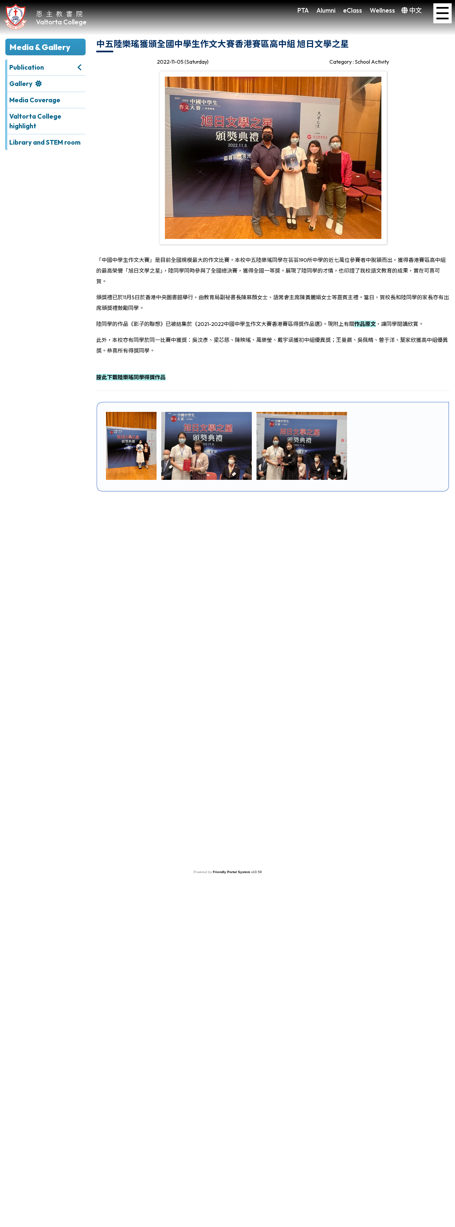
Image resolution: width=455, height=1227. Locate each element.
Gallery (20, 84)
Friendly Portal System (232, 872)
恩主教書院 (61, 13)
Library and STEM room (45, 142)
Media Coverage (34, 100)
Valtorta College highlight (35, 121)
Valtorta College (61, 22)
